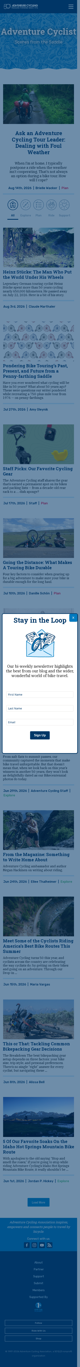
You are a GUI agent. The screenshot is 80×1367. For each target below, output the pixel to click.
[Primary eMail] (39, 714)
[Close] (73, 618)
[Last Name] (39, 700)
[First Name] (39, 686)
